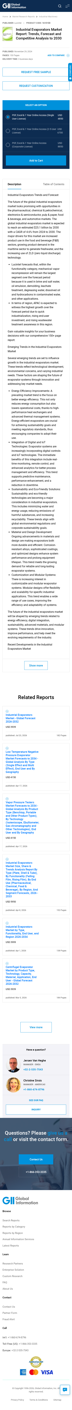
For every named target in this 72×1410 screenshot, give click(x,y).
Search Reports (11, 1220)
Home (6, 16)
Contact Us (36, 1159)
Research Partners (13, 1263)
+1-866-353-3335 (36, 1172)
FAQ (5, 1282)
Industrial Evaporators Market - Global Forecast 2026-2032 (20, 718)
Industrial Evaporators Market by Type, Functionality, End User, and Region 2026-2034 (22, 932)
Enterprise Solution (13, 1269)
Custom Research (12, 1276)
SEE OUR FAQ (36, 1100)
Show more (36, 665)
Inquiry (36, 1109)
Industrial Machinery (48, 16)
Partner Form (10, 1312)
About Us (8, 1288)
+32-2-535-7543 (33, 1069)
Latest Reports (11, 1245)
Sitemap (57, 1400)
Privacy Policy (17, 1400)
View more (36, 1027)
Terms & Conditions (38, 1400)
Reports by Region (13, 1233)
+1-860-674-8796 (33, 1089)
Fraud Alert (9, 1319)
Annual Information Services (18, 1239)
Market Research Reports (23, 16)
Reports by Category (14, 1226)
